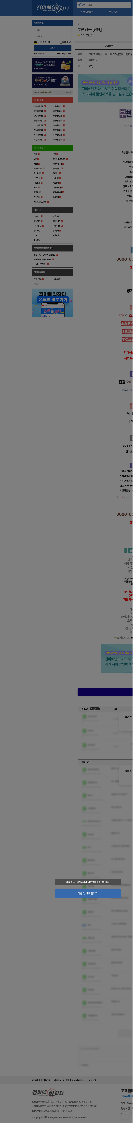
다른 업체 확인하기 (88, 893)
